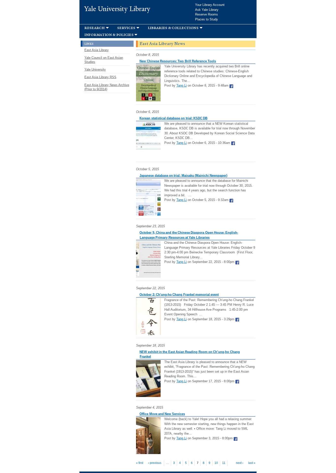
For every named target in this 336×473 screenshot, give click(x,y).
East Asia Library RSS (100, 77)
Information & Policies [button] (108, 34)
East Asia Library (96, 50)
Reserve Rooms (206, 14)
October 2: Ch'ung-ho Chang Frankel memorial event (179, 294)
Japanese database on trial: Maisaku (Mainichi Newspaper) (183, 175)
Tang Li (181, 85)
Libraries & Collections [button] (173, 28)
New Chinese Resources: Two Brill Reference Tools (177, 61)
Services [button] (126, 28)
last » (251, 463)
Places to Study (206, 19)
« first (139, 463)
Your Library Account (210, 5)
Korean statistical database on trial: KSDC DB (173, 118)
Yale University (95, 69)
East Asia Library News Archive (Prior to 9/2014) (106, 87)
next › (239, 463)
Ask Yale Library (206, 10)
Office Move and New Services (162, 414)
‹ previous (154, 463)
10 (216, 463)
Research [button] (94, 28)
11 (223, 463)
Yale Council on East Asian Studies (103, 60)
